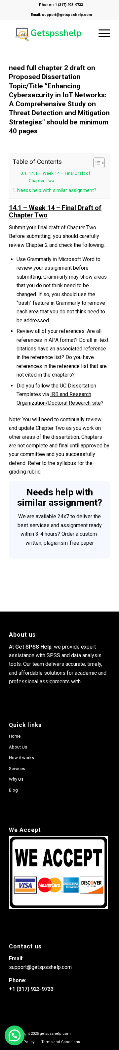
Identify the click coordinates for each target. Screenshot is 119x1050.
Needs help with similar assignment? (56, 190)
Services (17, 768)
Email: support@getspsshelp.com (61, 15)
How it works (21, 757)
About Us (18, 747)
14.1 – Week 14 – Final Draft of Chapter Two (59, 176)
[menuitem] (60, 1042)
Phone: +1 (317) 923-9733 (61, 5)
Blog (13, 790)
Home (14, 736)
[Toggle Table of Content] (95, 162)
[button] (14, 1035)
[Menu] (101, 33)
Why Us (16, 779)
